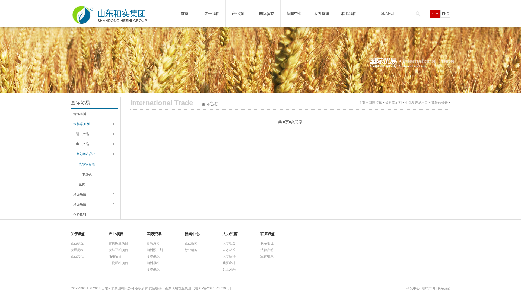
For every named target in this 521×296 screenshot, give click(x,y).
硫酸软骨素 (87, 164)
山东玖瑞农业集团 (178, 288)
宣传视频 (267, 256)
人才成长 (229, 250)
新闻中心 (294, 13)
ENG (445, 14)
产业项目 (239, 13)
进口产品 (82, 134)
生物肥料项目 (118, 263)
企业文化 (77, 256)
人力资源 (321, 13)
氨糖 (82, 184)
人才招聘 (229, 256)
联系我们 (349, 13)
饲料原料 (79, 214)
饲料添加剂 (81, 124)
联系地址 (267, 243)
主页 (362, 103)
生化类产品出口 (87, 154)
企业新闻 (191, 243)
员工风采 (229, 269)
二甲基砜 (85, 174)
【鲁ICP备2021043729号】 (212, 288)
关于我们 (212, 13)
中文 (435, 14)
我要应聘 (229, 263)
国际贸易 (266, 13)
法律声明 (267, 250)
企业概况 (77, 243)
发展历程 (77, 250)
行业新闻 (191, 250)
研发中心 (413, 288)
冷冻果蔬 (79, 194)
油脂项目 (115, 256)
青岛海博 (79, 114)
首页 (184, 13)
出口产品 (82, 144)
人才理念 (229, 243)
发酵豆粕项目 (118, 250)
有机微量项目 (118, 243)
